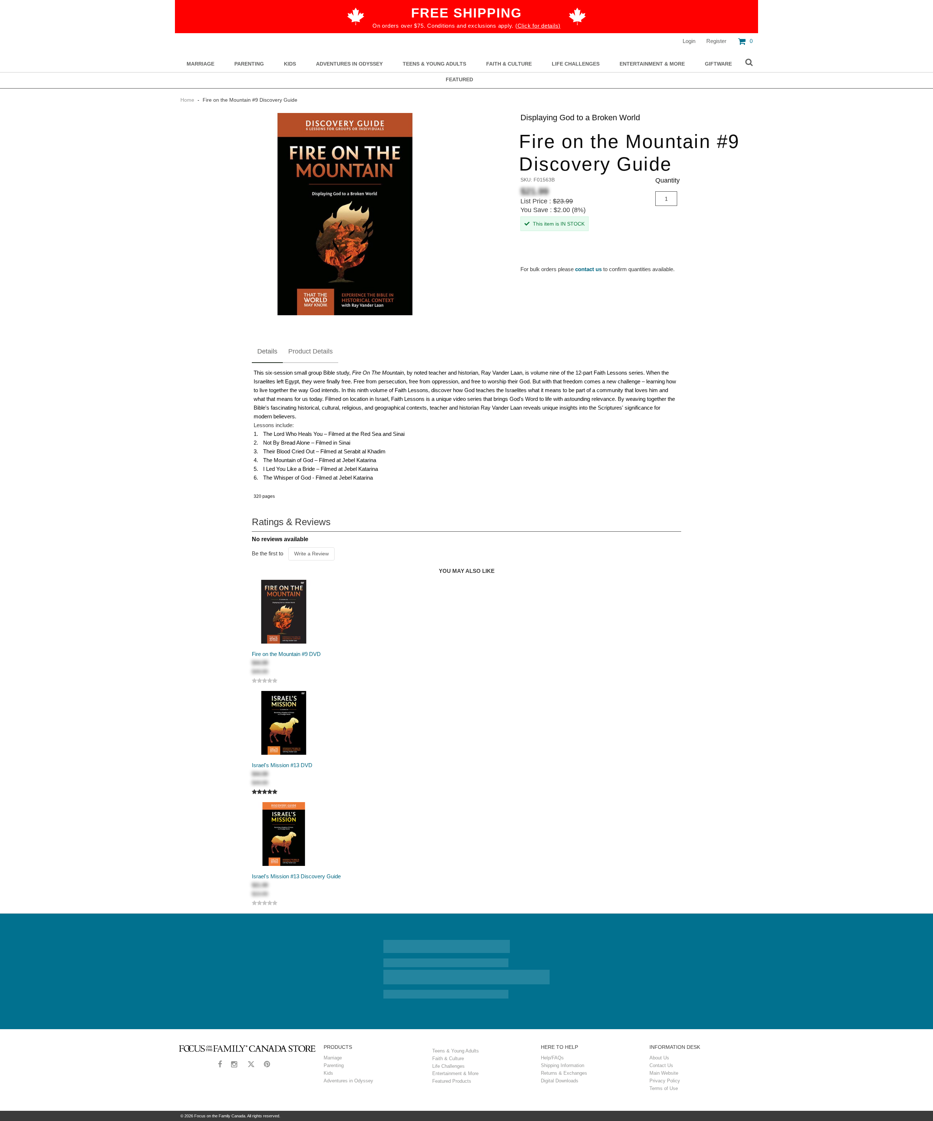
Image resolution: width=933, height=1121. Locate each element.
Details (267, 351)
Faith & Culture (509, 64)
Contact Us (661, 1065)
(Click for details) (538, 26)
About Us (659, 1058)
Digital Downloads (559, 1080)
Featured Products (451, 1081)
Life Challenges (576, 64)
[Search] (749, 62)
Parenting (249, 64)
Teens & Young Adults (434, 64)
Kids (290, 64)
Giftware (718, 64)
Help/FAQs (552, 1058)
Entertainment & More (652, 64)
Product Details (310, 351)
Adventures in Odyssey (349, 64)
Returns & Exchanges (564, 1073)
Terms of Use (663, 1088)
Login (689, 41)
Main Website (663, 1073)
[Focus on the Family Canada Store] (247, 1048)
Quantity (667, 180)
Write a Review (311, 553)
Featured (459, 79)
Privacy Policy (664, 1080)
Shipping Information (562, 1065)
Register (716, 41)
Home (188, 100)
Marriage (200, 64)
